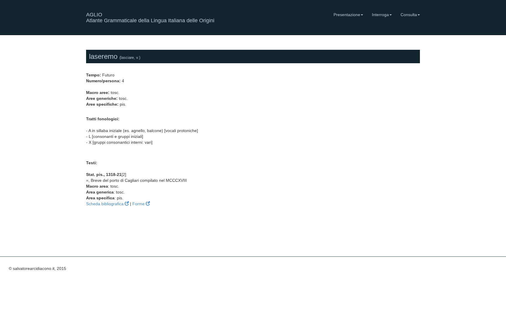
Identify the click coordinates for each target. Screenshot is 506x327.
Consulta (409, 14)
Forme (139, 203)
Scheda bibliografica (105, 203)
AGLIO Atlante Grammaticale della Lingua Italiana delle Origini (150, 17)
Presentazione (347, 14)
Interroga (380, 14)
